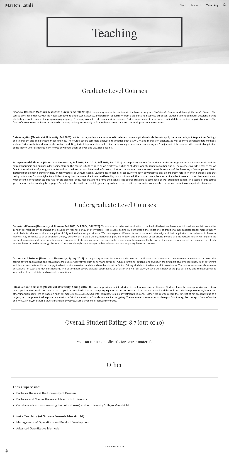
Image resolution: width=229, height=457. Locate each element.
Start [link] (183, 5)
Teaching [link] (212, 5)
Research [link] (196, 5)
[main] (114, 32)
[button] (224, 5)
